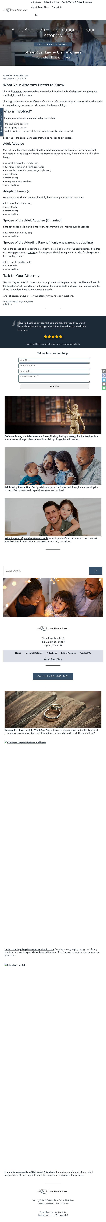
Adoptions (7, 304)
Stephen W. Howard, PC (57, 1215)
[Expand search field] (36, 15)
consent (31, 252)
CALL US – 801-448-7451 (53, 44)
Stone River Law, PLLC (57, 1212)
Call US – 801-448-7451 (53, 676)
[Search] (95, 571)
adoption (17, 91)
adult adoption (40, 118)
